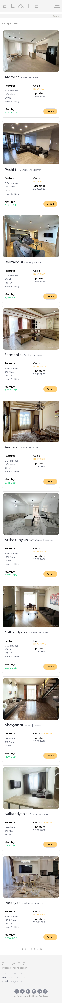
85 (41, 949)
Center (23, 77)
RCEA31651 (39, 181)
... (37, 949)
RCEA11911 (46, 733)
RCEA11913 (46, 822)
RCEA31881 (39, 89)
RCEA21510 (39, 459)
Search (56, 16)
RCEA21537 (39, 274)
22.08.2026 (39, 96)
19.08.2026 (39, 922)
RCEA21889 (39, 644)
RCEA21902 (39, 551)
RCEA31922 (39, 366)
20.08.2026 (39, 466)
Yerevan (33, 77)
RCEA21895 (39, 914)
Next (56, 51)
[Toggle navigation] (57, 6)
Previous (5, 51)
